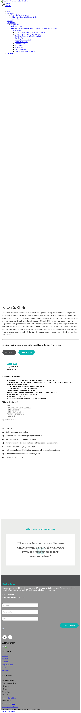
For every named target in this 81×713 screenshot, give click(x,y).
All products (15, 25)
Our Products (11, 23)
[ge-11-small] (40, 186)
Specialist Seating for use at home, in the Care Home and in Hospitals (34, 28)
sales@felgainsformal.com (13, 597)
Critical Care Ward (21, 42)
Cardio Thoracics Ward (23, 40)
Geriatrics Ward (20, 44)
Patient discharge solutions (19, 15)
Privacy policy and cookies (10, 707)
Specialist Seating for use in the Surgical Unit (30, 32)
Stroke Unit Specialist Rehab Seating (27, 34)
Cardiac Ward (19, 38)
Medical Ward (19, 47)
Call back (5, 659)
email (13, 704)
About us (5, 656)
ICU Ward (18, 45)
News (4, 667)
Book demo (5, 662)
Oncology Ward (20, 49)
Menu (5, 8)
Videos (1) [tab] (11, 369)
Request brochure (7, 664)
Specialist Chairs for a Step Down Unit (28, 36)
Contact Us (10, 53)
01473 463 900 (8, 594)
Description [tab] (12, 364)
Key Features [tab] (13, 366)
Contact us (5, 670)
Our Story (10, 21)
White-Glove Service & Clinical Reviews (24, 17)
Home (9, 11)
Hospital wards (16, 30)
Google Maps (12, 698)
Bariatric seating (16, 26)
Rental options (15, 19)
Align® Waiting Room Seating (25, 51)
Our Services (11, 13)
